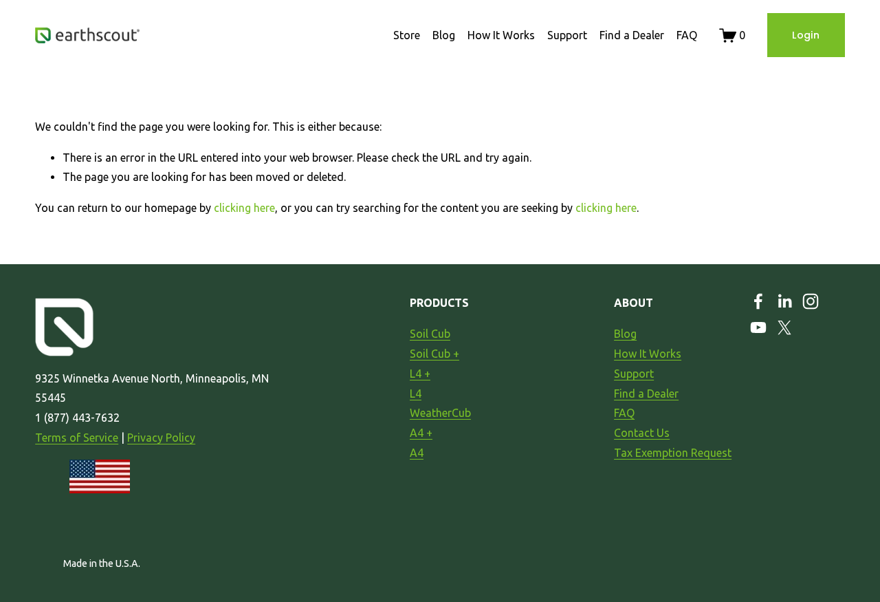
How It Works (501, 35)
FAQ (686, 35)
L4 (415, 393)
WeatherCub (440, 413)
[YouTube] (758, 327)
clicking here (244, 208)
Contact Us (642, 433)
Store (406, 35)
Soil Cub (430, 333)
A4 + (421, 433)
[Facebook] (758, 301)
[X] (784, 327)
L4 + (420, 373)
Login (806, 35)
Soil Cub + (434, 353)
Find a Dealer (632, 35)
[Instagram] (810, 301)
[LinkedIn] (784, 301)
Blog (443, 35)
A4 (417, 453)
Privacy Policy (161, 437)
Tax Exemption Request (673, 453)
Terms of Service (76, 437)
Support (567, 35)
